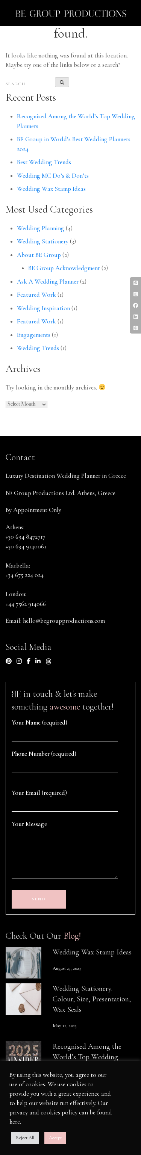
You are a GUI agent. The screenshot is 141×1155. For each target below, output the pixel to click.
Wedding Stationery (42, 241)
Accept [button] (55, 1138)
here (14, 1122)
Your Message (29, 824)
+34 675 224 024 (25, 575)
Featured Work (36, 295)
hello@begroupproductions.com (64, 621)
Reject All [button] (25, 1138)
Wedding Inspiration (43, 308)
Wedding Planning (40, 228)
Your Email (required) (39, 793)
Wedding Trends (38, 348)
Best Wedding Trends (44, 162)
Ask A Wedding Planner (48, 281)
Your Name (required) (39, 722)
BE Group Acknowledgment (64, 268)
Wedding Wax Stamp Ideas (51, 189)
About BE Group (39, 255)
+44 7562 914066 (26, 604)
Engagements (33, 335)
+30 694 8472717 (25, 537)
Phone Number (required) (44, 754)
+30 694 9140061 (26, 546)
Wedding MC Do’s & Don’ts (53, 176)
